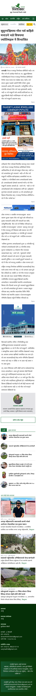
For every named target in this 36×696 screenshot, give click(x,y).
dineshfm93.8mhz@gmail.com (19, 685)
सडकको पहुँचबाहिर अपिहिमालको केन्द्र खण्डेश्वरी (22, 446)
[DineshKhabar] (18, 7)
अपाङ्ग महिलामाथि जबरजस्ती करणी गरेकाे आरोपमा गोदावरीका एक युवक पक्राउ (20, 436)
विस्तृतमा (31, 530)
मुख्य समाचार (12, 430)
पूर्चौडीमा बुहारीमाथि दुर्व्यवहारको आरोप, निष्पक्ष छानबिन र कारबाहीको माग (21, 475)
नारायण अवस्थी (18, 406)
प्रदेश (6, 19)
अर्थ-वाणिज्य (25, 19)
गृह (2, 19)
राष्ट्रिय (18, 19)
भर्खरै (3, 430)
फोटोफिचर (21, 24)
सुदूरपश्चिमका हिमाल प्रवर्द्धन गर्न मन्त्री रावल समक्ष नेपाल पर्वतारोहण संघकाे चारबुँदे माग (20, 465)
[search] (34, 24)
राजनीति (12, 19)
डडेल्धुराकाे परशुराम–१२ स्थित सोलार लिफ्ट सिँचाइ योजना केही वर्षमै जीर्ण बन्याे (20, 456)
